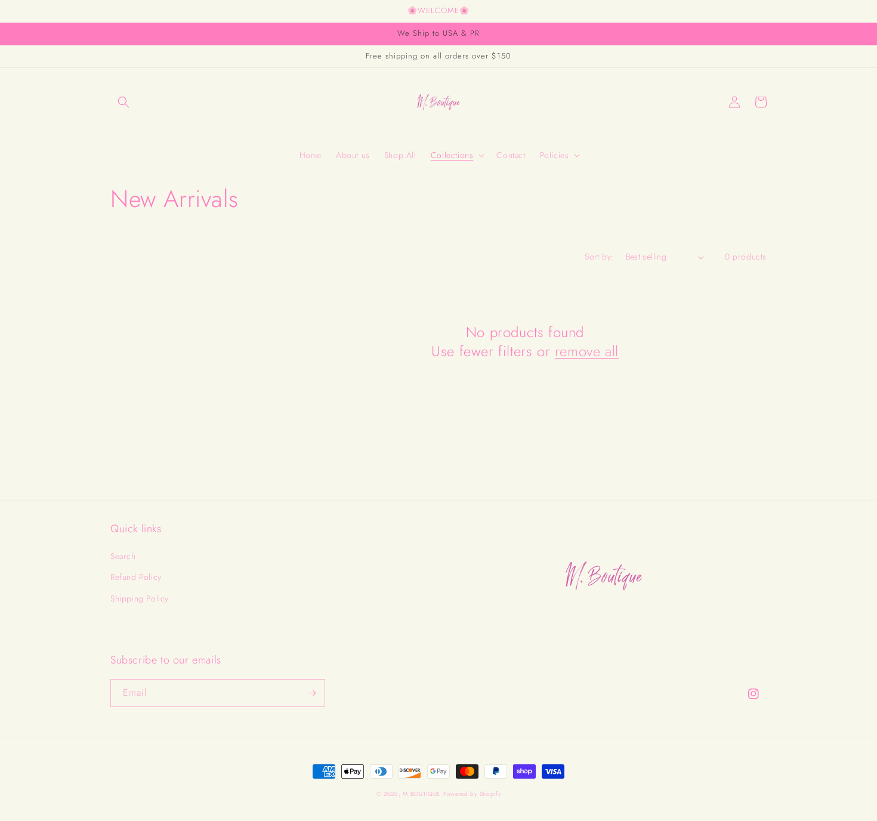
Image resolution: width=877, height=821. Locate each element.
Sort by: (599, 257)
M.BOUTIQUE (421, 793)
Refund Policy (136, 577)
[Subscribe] (311, 693)
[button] (123, 102)
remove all (587, 351)
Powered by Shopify (472, 793)
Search (123, 556)
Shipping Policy (139, 598)
